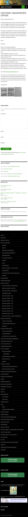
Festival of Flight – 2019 (6, 185)
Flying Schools (5, 265)
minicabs (4, 275)
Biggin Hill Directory (5, 242)
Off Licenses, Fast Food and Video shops (11, 273)
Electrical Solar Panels (7, 331)
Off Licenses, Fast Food (7, 257)
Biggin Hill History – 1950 (7, 313)
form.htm (3, 444)
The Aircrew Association (6, 346)
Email (2, 137)
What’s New (3, 237)
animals (4, 247)
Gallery (2, 235)
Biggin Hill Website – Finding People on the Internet (12, 429)
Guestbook (3, 449)
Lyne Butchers (5, 396)
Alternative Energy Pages (6, 328)
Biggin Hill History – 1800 (7, 295)
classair (4, 361)
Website (3, 142)
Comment (3, 113)
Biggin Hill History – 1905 (7, 298)
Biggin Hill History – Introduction (10, 285)
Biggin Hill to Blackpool (6, 384)
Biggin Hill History (5, 283)
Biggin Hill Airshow (6, 351)
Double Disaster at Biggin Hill (8, 323)
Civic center (4, 399)
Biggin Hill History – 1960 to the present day (11, 316)
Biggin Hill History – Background (9, 290)
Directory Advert (8, 168)
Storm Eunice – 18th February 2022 (8, 201)
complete (4, 245)
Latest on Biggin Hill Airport (7, 197)
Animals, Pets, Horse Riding (8, 250)
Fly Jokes (3, 439)
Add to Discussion (5, 414)
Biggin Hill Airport (5, 348)
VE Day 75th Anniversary (6, 189)
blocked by (14, 461)
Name (2, 131)
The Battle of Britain (5, 363)
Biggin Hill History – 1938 (7, 310)
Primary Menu (26, 7)
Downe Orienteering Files (6, 341)
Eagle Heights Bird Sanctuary (7, 419)
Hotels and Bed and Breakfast (8, 252)
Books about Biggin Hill (6, 386)
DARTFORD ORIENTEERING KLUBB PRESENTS (9, 338)
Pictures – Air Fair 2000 (7, 321)
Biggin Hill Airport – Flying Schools (10, 268)
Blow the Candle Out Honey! (8, 369)
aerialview (4, 326)
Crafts (3, 406)
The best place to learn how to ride (8, 447)
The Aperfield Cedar (6, 293)
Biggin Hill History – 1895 (7, 303)
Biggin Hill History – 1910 (7, 300)
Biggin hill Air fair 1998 (6, 318)
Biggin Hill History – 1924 (7, 308)
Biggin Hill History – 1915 (7, 305)
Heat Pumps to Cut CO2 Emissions (9, 336)
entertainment (5, 270)
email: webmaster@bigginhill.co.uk (19, 221)
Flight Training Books (6, 432)
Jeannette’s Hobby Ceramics (8, 409)
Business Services (4, 278)
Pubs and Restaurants (5, 280)
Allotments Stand (5, 374)
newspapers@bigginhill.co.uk (11, 71)
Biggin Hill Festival (5, 240)
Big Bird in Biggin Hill (5, 381)
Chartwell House (4, 401)
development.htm (6, 358)
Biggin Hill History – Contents (8, 288)
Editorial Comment (5, 422)
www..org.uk (5, 490)
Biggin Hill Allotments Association (8, 371)
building (4, 260)
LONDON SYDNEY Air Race (14, 176)
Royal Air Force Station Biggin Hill (15, 173)
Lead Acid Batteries (6, 333)
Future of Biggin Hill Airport (14, 166)
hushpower (5, 171)
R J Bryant (3, 389)
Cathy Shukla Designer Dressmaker (8, 417)
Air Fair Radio (6, 353)
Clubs (3, 263)
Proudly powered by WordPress (6, 515)
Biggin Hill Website (6, 7)
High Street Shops (6, 255)
